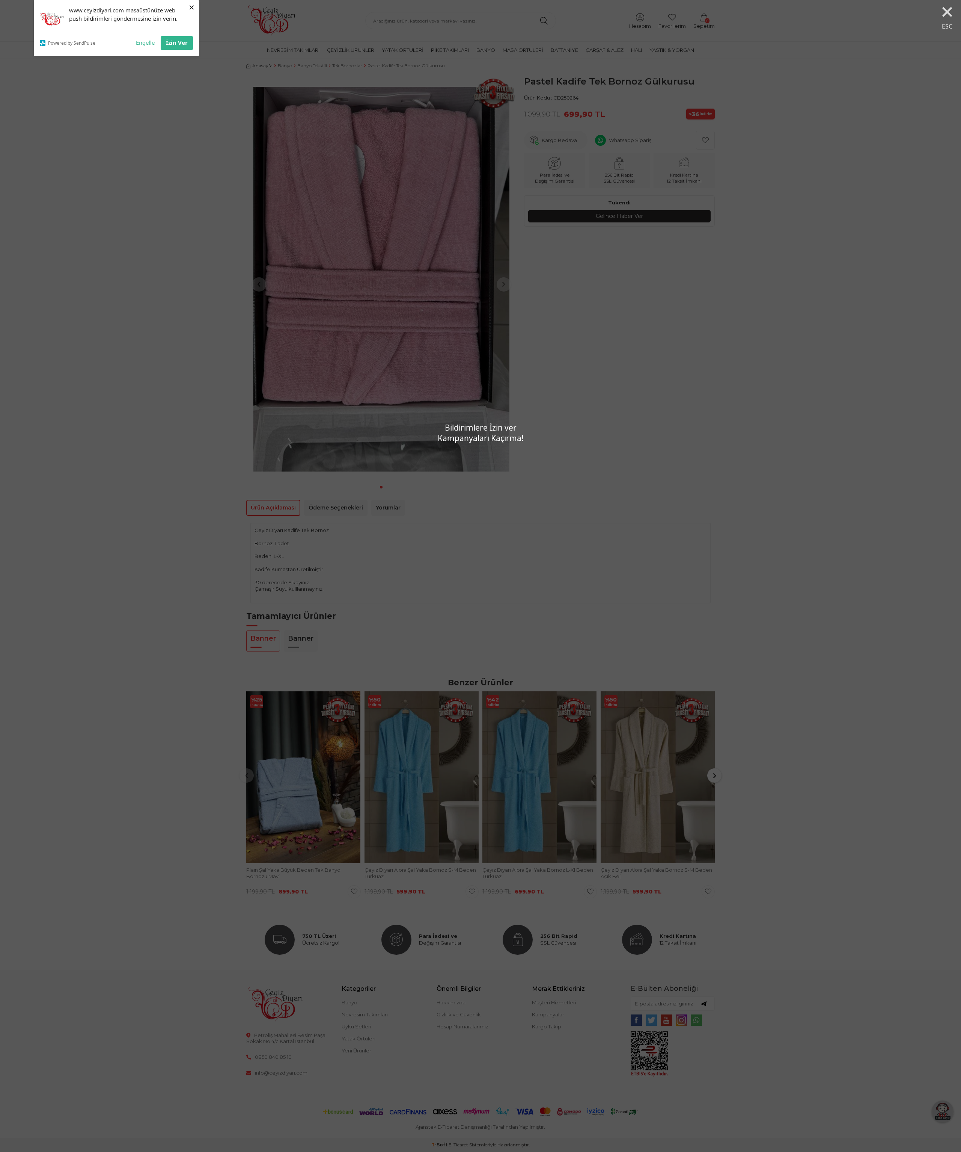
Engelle (145, 42)
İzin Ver (177, 42)
